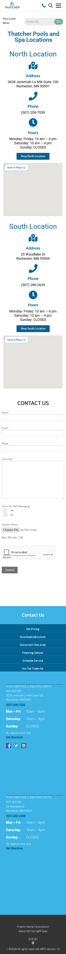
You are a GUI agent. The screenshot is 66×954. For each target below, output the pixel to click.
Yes (12, 510)
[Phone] (33, 96)
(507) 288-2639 (15, 816)
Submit (9, 569)
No (11, 514)
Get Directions (14, 737)
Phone (33, 106)
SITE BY (33, 939)
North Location (33, 54)
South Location (33, 226)
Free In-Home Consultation (33, 927)
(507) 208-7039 (15, 705)
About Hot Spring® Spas (33, 931)
